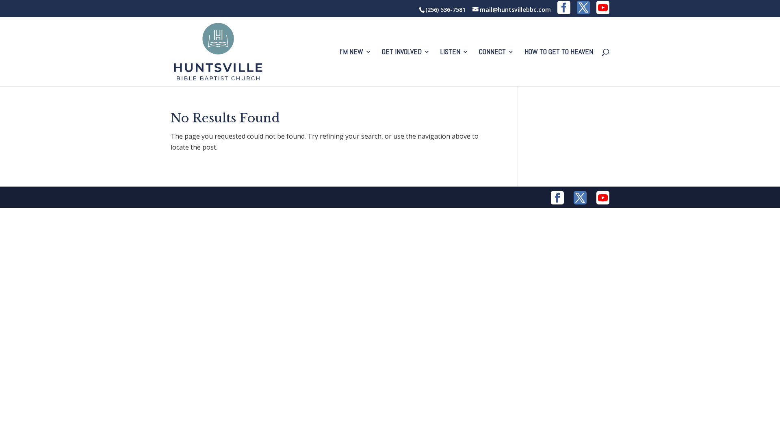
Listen (450, 52)
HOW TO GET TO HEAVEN (558, 52)
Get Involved (402, 52)
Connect (492, 52)
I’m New (351, 52)
